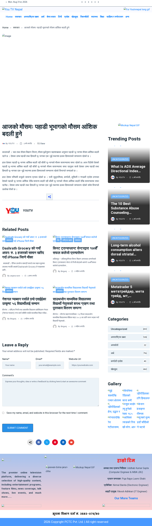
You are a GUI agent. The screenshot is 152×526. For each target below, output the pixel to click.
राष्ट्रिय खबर (67, 240)
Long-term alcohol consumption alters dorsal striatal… (126, 249)
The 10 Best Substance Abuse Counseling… (125, 208)
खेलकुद (75, 16)
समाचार (18, 16)
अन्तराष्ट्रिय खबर (31, 16)
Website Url (75, 359)
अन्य (127, 16)
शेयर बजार (51, 16)
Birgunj (64, 271)
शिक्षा (102, 16)
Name (5, 359)
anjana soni (15, 276)
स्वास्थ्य (94, 16)
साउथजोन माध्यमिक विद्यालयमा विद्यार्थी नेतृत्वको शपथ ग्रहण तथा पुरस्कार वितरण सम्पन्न (74, 303)
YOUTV (11, 143)
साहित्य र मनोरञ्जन (115, 16)
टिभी (60, 16)
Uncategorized (120, 159)
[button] (141, 16)
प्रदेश (66, 16)
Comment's (8, 375)
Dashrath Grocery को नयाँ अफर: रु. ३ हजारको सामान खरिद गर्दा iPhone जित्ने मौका (23, 252)
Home (9, 16)
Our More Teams (126, 498)
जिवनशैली (84, 16)
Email (39, 359)
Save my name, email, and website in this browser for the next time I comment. (47, 412)
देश (58, 240)
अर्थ (42, 16)
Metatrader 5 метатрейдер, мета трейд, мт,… (127, 291)
